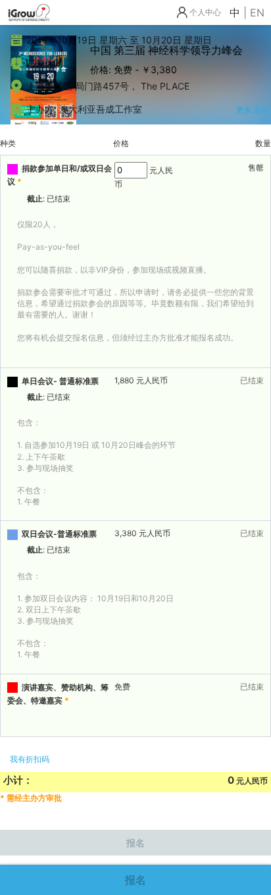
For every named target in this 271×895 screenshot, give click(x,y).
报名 (135, 879)
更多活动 (252, 110)
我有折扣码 (29, 759)
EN (257, 12)
